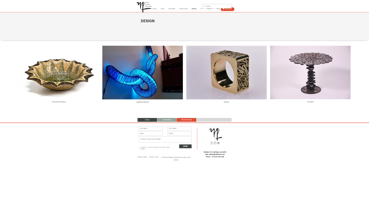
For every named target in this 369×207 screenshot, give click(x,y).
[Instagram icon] (215, 143)
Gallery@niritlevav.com (217, 154)
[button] (142, 157)
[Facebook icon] (211, 143)
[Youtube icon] (218, 143)
